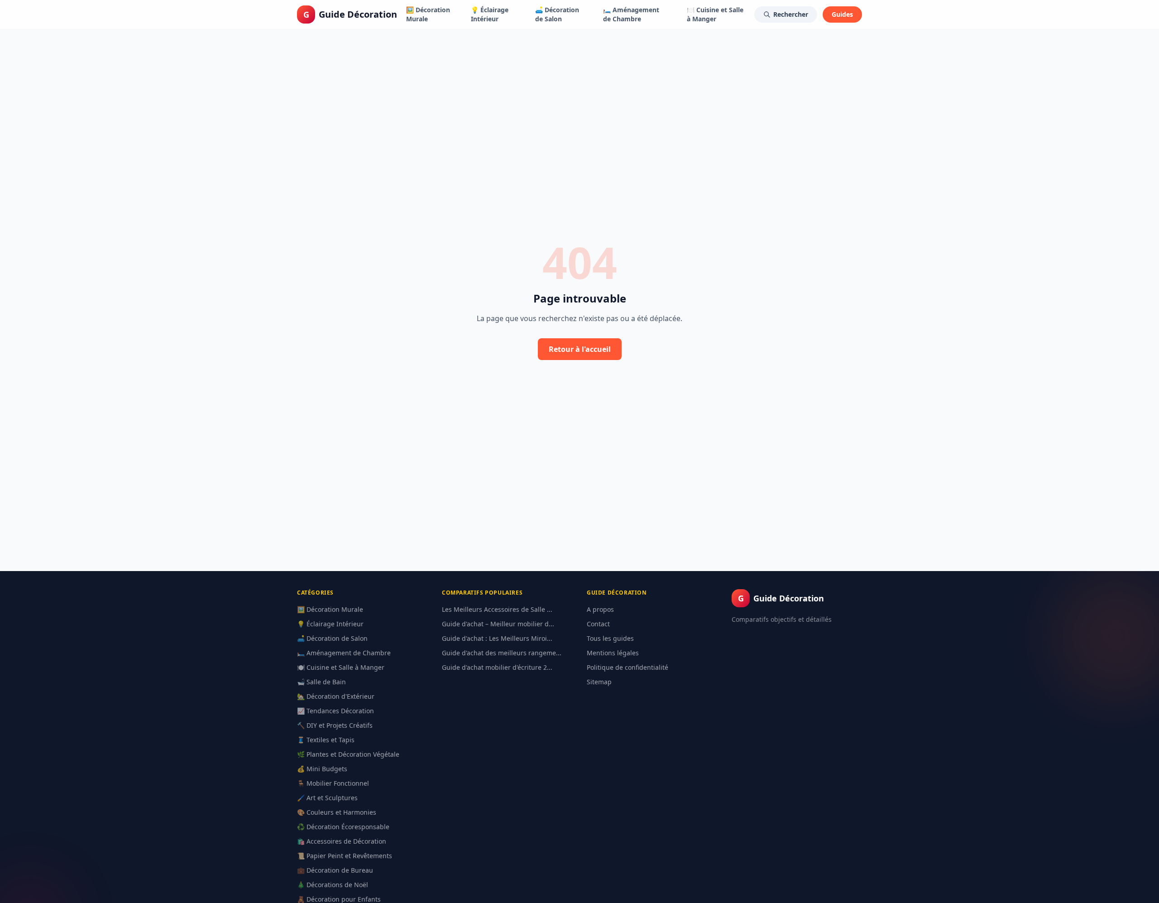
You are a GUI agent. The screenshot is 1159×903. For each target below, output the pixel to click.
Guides (842, 14)
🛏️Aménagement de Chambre (631, 14)
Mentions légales (613, 652)
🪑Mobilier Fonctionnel (333, 783)
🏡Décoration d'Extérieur (335, 696)
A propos (600, 609)
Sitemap (599, 681)
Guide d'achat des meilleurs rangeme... (501, 652)
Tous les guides (610, 638)
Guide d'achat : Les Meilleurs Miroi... (497, 638)
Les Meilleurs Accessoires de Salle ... (497, 609)
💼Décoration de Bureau (335, 870)
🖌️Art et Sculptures (327, 797)
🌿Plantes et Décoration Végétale (348, 754)
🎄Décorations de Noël (332, 884)
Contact (598, 624)
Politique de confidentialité (627, 667)
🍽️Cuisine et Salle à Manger (715, 14)
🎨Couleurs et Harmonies (336, 812)
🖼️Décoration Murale (428, 14)
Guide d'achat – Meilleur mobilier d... (498, 624)
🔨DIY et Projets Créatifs (335, 725)
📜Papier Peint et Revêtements (344, 855)
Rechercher (790, 14)
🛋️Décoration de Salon (557, 14)
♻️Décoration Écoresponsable (343, 826)
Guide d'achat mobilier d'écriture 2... (497, 667)
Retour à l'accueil (580, 349)
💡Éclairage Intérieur (489, 14)
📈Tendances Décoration (335, 710)
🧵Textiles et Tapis (325, 739)
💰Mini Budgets (322, 768)
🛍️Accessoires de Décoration (341, 841)
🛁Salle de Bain (321, 681)
